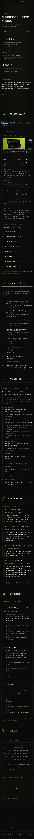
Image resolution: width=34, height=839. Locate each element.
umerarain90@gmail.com (20, 745)
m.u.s (4, 2)
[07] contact (28, 719)
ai (22, 122)
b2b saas (13, 122)
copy (28, 745)
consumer (6, 125)
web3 (29, 122)
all (5, 122)
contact (24, 2)
